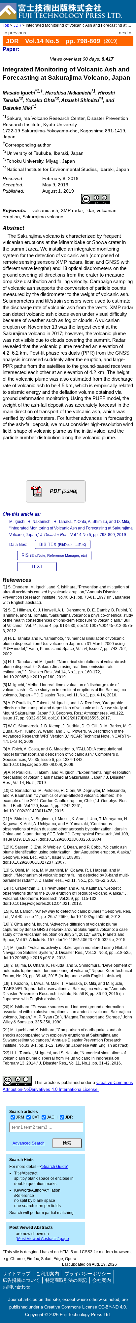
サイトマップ (16, 1273)
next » (125, 32)
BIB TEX (62, 544)
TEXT (36, 566)
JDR (17, 25)
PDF (63, 491)
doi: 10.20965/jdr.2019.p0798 (99, 51)
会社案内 (101, 1280)
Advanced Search (29, 1143)
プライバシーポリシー (88, 1273)
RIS (54, 555)
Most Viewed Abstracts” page (43, 1238)
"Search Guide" (54, 1166)
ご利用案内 (47, 1273)
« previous (15, 32)
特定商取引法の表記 (66, 1280)
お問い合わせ (16, 1286)
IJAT (35, 1117)
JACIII (52, 1117)
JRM (20, 1117)
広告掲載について (21, 1280)
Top (6, 25)
